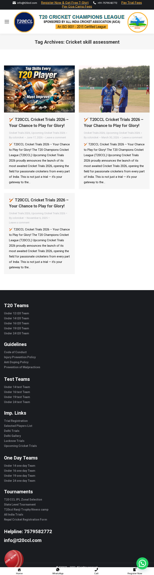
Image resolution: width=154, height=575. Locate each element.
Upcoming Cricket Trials (20, 445)
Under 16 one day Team (19, 470)
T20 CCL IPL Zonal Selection (23, 499)
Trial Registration (16, 420)
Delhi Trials (11, 430)
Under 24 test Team (17, 402)
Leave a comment (56, 137)
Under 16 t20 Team (16, 323)
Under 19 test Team (17, 397)
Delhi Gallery (12, 435)
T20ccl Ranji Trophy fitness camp (26, 509)
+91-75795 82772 (107, 2)
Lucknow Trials (14, 440)
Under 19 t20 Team (16, 328)
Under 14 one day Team (19, 465)
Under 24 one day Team (19, 480)
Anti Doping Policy (16, 362)
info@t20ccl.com (27, 2)
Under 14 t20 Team (16, 318)
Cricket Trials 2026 (19, 132)
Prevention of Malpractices (22, 367)
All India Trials (13, 514)
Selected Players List (18, 425)
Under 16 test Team (17, 392)
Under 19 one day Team (19, 475)
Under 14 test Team (17, 387)
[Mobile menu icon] (7, 21)
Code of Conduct (15, 352)
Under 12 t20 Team (16, 313)
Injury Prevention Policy (20, 357)
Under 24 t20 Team (16, 333)
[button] (142, 563)
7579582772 (38, 531)
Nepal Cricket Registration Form (25, 519)
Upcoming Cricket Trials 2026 (48, 132)
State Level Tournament (20, 504)
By (16, 137)
